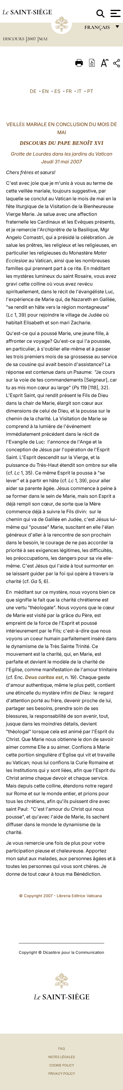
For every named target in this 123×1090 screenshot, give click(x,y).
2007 (32, 38)
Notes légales (61, 1057)
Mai (43, 38)
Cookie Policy (61, 1065)
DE (33, 91)
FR (69, 91)
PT (90, 91)
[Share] (117, 64)
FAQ (61, 1048)
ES (57, 91)
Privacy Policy (61, 1074)
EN (45, 91)
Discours (14, 38)
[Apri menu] (115, 13)
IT (79, 91)
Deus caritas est (44, 677)
